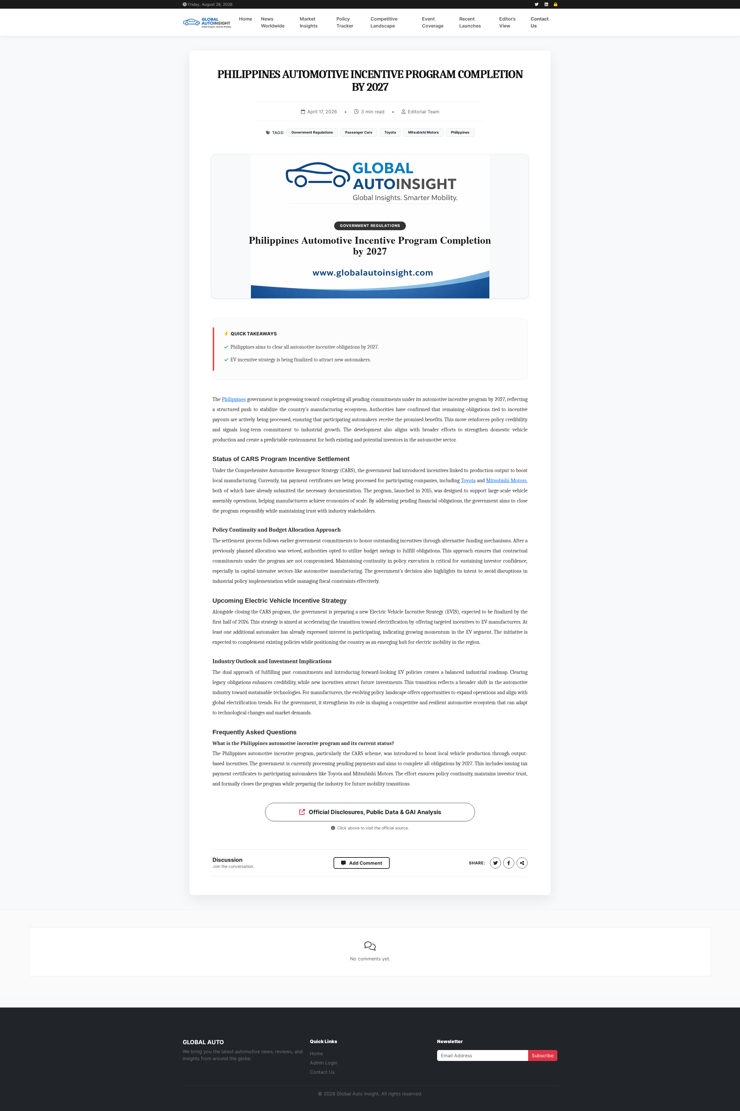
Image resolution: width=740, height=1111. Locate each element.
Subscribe (543, 1055)
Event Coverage (432, 22)
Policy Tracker (344, 22)
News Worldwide (272, 22)
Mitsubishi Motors (506, 480)
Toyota (468, 480)
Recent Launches (470, 22)
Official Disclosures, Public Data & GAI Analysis (374, 812)
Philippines (234, 399)
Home (245, 19)
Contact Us (540, 22)
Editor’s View (507, 22)
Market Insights (309, 22)
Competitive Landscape (384, 22)
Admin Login (323, 1063)
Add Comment (365, 863)
